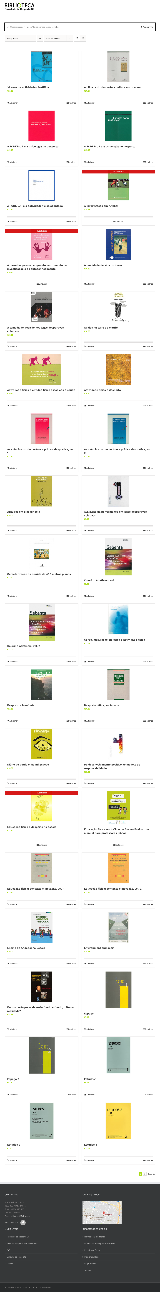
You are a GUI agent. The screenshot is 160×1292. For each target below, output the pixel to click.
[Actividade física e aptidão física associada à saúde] (41, 369)
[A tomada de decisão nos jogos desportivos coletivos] (41, 307)
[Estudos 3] (118, 1121)
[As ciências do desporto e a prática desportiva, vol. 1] (41, 428)
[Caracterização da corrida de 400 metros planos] (41, 553)
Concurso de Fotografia (16, 1257)
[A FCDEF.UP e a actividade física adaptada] (41, 185)
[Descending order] (40, 38)
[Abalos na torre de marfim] (118, 307)
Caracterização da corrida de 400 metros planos (39, 574)
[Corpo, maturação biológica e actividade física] (118, 619)
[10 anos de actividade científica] (41, 66)
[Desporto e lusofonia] (41, 684)
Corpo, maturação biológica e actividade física (114, 639)
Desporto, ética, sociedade (101, 705)
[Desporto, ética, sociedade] (118, 684)
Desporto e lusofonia (20, 705)
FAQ (8, 1250)
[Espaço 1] (118, 990)
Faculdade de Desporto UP (18, 1236)
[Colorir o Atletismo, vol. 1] (118, 556)
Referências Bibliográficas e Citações (99, 1243)
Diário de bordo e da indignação (28, 764)
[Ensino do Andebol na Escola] (41, 927)
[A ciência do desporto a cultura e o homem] (118, 66)
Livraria (10, 1263)
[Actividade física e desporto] (118, 369)
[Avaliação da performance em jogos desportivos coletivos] (118, 491)
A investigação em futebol (101, 205)
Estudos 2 (13, 1144)
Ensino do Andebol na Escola (26, 947)
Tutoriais (87, 1270)
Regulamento (90, 1263)
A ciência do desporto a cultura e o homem (112, 87)
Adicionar (14, 103)
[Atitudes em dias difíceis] (41, 491)
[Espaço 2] (41, 1055)
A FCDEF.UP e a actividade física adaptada (35, 205)
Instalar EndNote (91, 1257)
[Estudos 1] (118, 1055)
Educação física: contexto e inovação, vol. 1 (35, 888)
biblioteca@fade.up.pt (20, 1216)
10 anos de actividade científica (28, 87)
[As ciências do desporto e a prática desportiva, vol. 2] (118, 428)
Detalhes (72, 103)
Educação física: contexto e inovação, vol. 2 (113, 888)
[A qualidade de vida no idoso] (118, 244)
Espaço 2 (13, 1079)
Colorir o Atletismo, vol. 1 (100, 580)
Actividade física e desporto (102, 389)
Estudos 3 (90, 1144)
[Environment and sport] (118, 927)
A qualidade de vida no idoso (103, 265)
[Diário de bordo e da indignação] (41, 744)
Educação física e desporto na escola (31, 826)
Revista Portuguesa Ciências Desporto (22, 1243)
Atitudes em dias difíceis (23, 511)
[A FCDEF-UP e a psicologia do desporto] (41, 126)
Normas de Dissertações (94, 1236)
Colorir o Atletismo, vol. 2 (23, 645)
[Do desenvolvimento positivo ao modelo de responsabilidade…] (118, 744)
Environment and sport (99, 947)
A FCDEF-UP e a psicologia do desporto (32, 146)
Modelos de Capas (92, 1250)
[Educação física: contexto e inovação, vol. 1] (41, 868)
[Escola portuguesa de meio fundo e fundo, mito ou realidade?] (41, 986)
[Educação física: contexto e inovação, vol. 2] (118, 868)
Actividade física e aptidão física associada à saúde (41, 389)
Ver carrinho (148, 27)
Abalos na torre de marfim (101, 327)
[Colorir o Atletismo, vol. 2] (41, 622)
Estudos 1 (90, 1079)
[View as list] (83, 38)
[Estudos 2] (41, 1121)
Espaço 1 (89, 1013)
